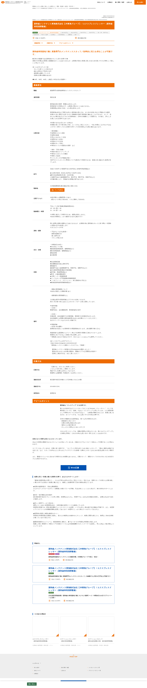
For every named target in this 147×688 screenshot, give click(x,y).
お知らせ (63, 670)
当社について (37, 670)
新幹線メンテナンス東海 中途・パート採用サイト (44, 6)
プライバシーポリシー (94, 670)
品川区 (66, 6)
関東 (58, 6)
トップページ (36, 663)
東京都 (61, 6)
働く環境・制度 (65, 667)
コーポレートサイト (93, 667)
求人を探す (36, 667)
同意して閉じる (31, 684)
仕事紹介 (36, 673)
